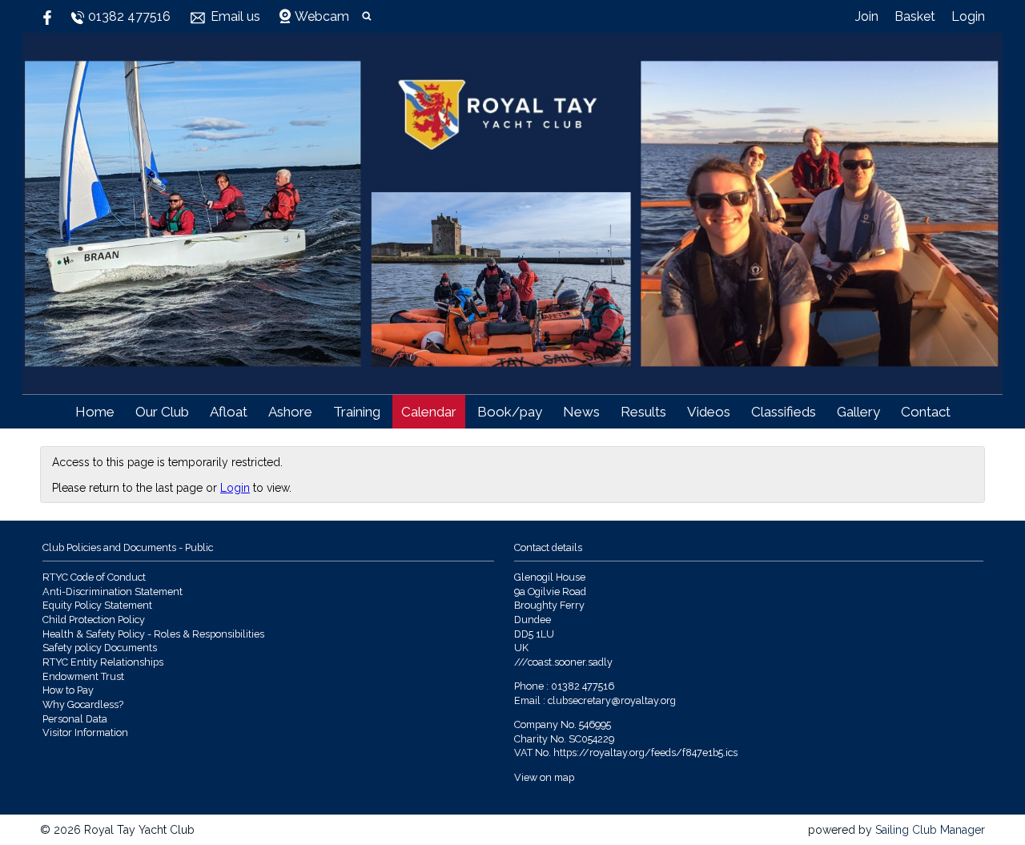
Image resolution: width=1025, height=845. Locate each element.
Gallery (858, 412)
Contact (926, 412)
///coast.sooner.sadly (563, 662)
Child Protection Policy (93, 620)
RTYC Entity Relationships (102, 662)
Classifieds (783, 412)
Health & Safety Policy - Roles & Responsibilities (153, 634)
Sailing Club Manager (930, 829)
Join (866, 16)
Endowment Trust (83, 676)
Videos (708, 412)
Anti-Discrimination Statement (112, 591)
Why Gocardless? (82, 704)
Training (356, 412)
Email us (235, 16)
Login (968, 16)
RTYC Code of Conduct (94, 577)
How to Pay (68, 690)
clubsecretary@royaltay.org (612, 700)
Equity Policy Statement (97, 605)
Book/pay (509, 412)
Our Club (162, 412)
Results (643, 412)
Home (95, 412)
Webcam (322, 16)
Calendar (428, 412)
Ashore (290, 412)
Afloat (228, 412)
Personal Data (74, 719)
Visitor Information (85, 732)
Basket (914, 16)
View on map (544, 777)
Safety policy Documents (99, 648)
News (581, 412)
